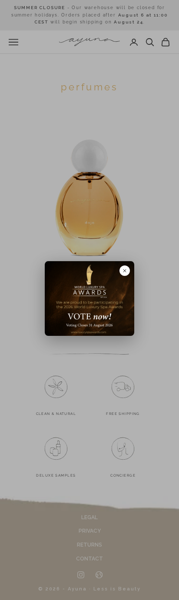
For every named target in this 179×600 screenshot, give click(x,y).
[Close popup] (124, 270)
